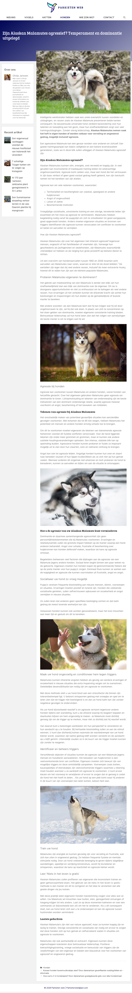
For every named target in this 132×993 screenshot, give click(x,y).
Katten (46, 17)
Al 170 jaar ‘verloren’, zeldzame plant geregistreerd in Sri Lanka (20, 184)
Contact (108, 17)
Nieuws (11, 17)
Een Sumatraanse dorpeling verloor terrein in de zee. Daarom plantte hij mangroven (21, 204)
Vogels (28, 17)
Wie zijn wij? (86, 17)
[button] (124, 17)
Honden (65, 17)
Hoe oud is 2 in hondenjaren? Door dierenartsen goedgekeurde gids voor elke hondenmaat (82, 976)
